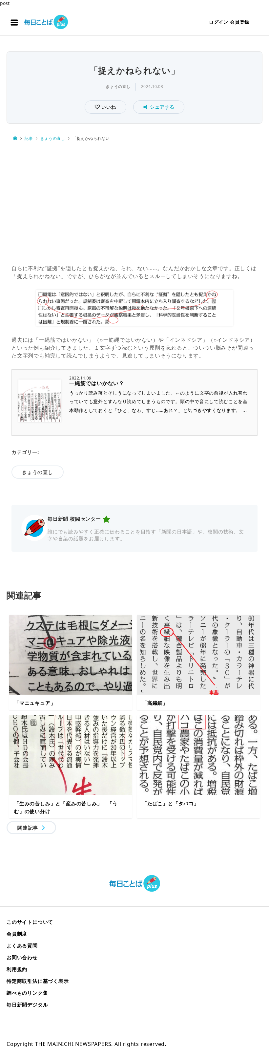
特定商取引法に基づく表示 (38, 981)
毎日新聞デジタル (27, 1004)
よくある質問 (22, 945)
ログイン (218, 22)
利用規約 (17, 969)
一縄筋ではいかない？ (96, 383)
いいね (108, 107)
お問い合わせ (22, 957)
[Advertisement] (134, 203)
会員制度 (17, 933)
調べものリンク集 (27, 992)
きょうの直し (118, 86)
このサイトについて (30, 922)
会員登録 (239, 22)
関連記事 (27, 827)
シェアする (162, 107)
